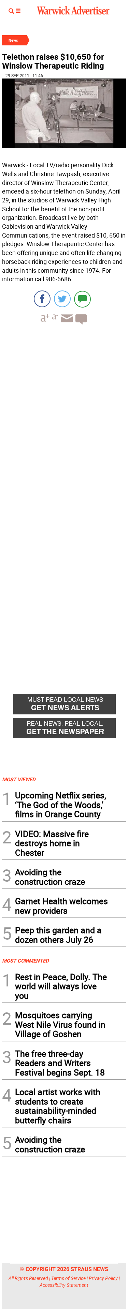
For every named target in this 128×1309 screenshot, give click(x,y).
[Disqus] (64, 416)
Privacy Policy (103, 1278)
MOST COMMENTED (25, 960)
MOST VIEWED (18, 779)
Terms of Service (68, 1278)
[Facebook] (42, 298)
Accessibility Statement (64, 1285)
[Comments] (82, 298)
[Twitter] (62, 298)
